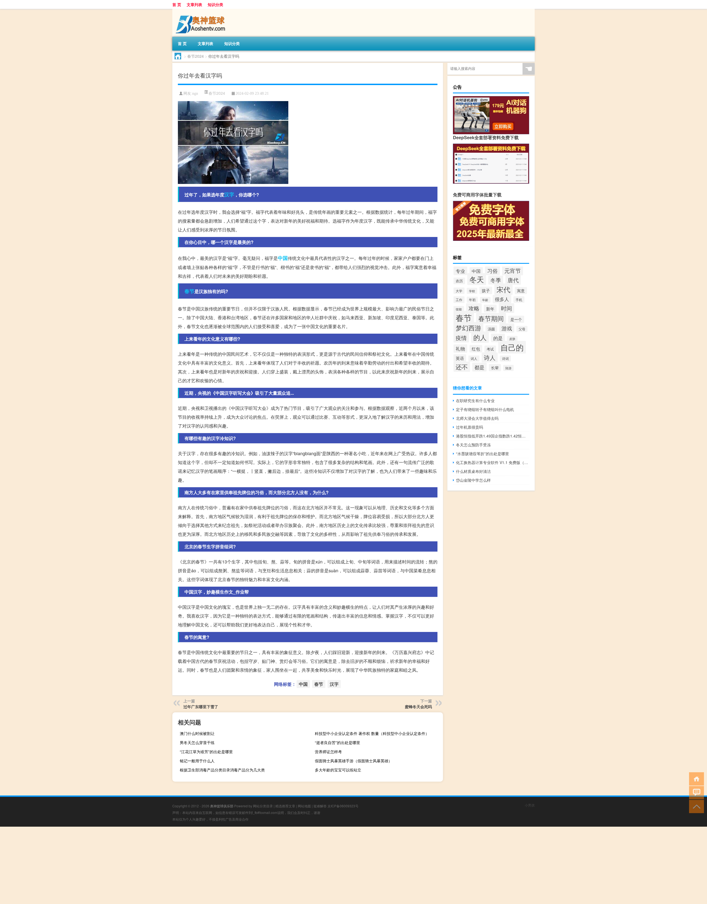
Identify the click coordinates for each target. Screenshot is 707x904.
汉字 (229, 194)
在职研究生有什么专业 (475, 400)
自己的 (512, 347)
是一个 (516, 319)
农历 (459, 280)
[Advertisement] (165, 865)
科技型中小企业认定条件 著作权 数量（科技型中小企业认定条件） (372, 733)
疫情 (461, 338)
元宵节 (512, 271)
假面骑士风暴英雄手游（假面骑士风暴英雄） (353, 760)
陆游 (508, 368)
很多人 (502, 299)
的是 (498, 337)
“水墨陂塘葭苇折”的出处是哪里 (482, 453)
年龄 (485, 300)
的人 (480, 337)
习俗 (492, 270)
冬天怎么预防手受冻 (473, 444)
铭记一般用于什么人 (197, 760)
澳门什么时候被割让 (197, 733)
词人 (474, 358)
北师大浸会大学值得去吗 (477, 418)
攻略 (473, 308)
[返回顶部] (695, 806)
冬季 (495, 280)
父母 (522, 329)
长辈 (495, 367)
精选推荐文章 (285, 805)
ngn (195, 93)
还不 (462, 366)
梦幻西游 (468, 327)
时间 (506, 308)
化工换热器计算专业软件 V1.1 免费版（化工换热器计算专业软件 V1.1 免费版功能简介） (492, 462)
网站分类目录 (263, 805)
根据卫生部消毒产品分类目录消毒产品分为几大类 (222, 770)
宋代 (503, 289)
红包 (476, 349)
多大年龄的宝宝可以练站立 (338, 770)
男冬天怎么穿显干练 (197, 742)
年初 (472, 299)
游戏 (507, 328)
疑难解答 (320, 805)
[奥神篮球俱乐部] (201, 11)
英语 (460, 358)
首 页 (176, 4)
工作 (459, 299)
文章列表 (194, 4)
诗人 (489, 357)
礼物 (460, 348)
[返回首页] (695, 778)
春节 (189, 291)
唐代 (513, 280)
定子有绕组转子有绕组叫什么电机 (485, 409)
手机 (519, 299)
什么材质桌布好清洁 (473, 471)
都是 (479, 367)
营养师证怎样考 (328, 751)
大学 (459, 290)
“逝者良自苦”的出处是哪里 (337, 742)
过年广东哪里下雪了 (200, 706)
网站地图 (304, 805)
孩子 (486, 290)
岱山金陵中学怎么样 (473, 480)
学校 (472, 291)
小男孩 (530, 805)
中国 (283, 258)
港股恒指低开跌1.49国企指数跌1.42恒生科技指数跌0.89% (492, 436)
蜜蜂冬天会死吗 (418, 706)
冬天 (476, 279)
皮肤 (512, 339)
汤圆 (491, 328)
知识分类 (215, 4)
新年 (490, 308)
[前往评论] (695, 792)
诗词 (505, 358)
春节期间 (491, 318)
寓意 (521, 290)
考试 (490, 349)
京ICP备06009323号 (343, 805)
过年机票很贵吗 (469, 427)
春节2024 (195, 56)
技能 (459, 309)
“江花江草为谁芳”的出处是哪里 (206, 751)
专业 (460, 270)
